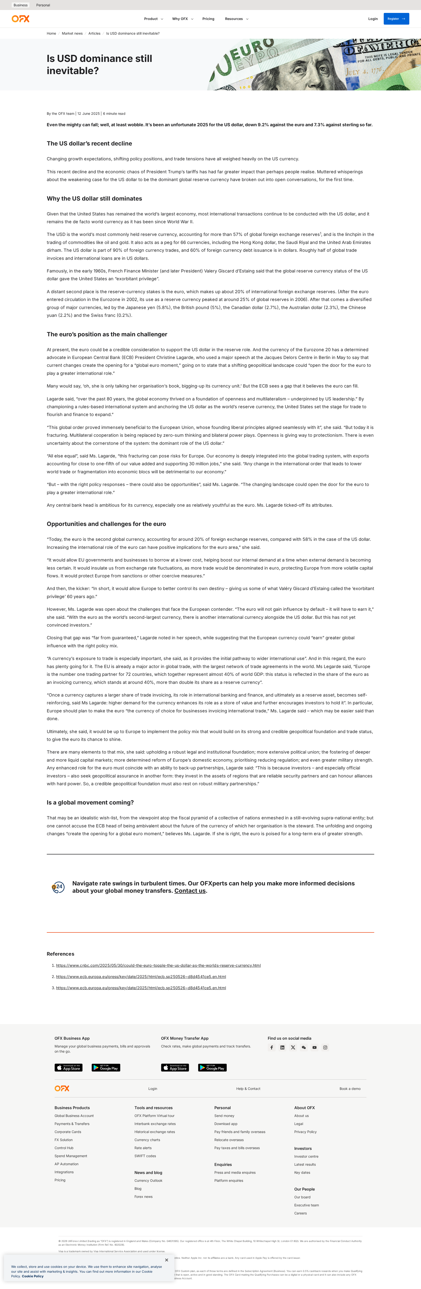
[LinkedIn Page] (282, 1047)
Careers (300, 1213)
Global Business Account (74, 1116)
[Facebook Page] (272, 1047)
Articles (94, 33)
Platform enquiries (228, 1180)
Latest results (305, 1164)
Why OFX (180, 19)
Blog (138, 1188)
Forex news (143, 1196)
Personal (43, 5)
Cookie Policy (33, 1276)
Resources (234, 19)
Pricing (208, 19)
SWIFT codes (145, 1156)
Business (21, 5)
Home (51, 33)
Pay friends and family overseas (239, 1132)
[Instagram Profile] (325, 1047)
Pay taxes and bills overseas (237, 1148)
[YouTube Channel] (314, 1047)
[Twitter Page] (293, 1047)
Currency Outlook (148, 1180)
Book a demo (350, 1088)
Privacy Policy (305, 1132)
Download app (226, 1124)
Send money (224, 1116)
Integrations (64, 1172)
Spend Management (71, 1156)
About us (301, 1116)
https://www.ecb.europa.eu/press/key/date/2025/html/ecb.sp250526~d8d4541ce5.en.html (141, 976)
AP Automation (66, 1164)
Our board (302, 1197)
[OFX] (20, 18)
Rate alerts (143, 1148)
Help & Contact (248, 1088)
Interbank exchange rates (155, 1124)
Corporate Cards (68, 1132)
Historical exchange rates (154, 1132)
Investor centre (306, 1156)
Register (393, 18)
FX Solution (64, 1140)
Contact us (190, 890)
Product (151, 19)
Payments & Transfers (72, 1124)
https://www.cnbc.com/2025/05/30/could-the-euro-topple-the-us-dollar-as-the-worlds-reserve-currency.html (158, 965)
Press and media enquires (235, 1172)
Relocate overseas (229, 1140)
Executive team (306, 1205)
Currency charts (147, 1140)
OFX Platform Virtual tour (154, 1116)
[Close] (166, 1260)
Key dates (302, 1172)
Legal (298, 1124)
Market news (72, 33)
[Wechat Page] (304, 1047)
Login (152, 1088)
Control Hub (64, 1148)
